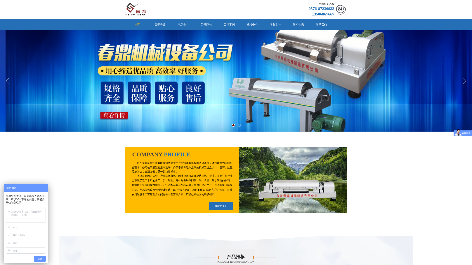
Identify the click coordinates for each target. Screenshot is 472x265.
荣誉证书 (206, 24)
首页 (137, 24)
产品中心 (183, 24)
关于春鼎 (160, 24)
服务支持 (275, 24)
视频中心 (252, 24)
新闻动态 (298, 24)
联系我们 (321, 24)
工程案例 (229, 24)
